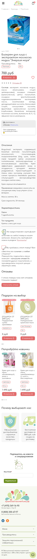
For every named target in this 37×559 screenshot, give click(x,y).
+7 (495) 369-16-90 (10, 506)
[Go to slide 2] (19, 48)
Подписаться (10, 481)
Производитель (8, 64)
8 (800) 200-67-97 (9, 512)
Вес (19, 64)
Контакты (21, 240)
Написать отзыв (10, 285)
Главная (4, 9)
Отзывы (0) (17, 83)
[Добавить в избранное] (33, 78)
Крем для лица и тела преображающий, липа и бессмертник (28, 374)
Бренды (14, 9)
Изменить (14, 125)
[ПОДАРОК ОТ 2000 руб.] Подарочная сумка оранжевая (8, 320)
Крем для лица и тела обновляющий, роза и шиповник (9, 374)
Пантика (25, 9)
